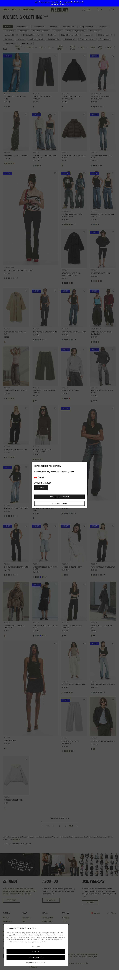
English (41, 487)
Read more (36, 947)
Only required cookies (36, 957)
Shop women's (55, 4)
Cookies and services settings (35, 962)
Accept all (35, 951)
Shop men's (64, 4)
